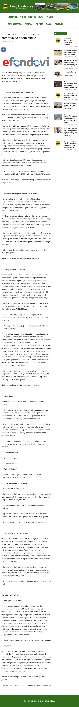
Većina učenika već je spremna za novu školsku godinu (70, 74)
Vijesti (23, 17)
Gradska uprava (36, 17)
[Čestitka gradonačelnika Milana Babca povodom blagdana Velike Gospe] (58, 84)
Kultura (39, 24)
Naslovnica (13, 17)
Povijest (51, 17)
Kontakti (59, 24)
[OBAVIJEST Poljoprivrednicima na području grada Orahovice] (58, 41)
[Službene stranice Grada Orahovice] (39, 7)
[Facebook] (3, 49)
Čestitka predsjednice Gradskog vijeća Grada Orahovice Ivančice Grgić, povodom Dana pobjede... (70, 118)
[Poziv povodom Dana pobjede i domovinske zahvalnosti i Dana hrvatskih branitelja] (58, 144)
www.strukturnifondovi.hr (41, 685)
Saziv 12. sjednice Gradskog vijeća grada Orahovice (70, 95)
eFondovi (46, 171)
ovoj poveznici (6, 182)
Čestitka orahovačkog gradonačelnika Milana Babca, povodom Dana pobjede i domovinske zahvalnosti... (70, 132)
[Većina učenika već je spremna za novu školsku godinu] (58, 74)
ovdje (37, 258)
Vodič (48, 24)
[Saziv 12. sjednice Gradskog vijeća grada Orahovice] (58, 95)
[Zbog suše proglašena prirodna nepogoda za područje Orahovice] (58, 53)
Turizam (28, 24)
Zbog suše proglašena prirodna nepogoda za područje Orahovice (70, 52)
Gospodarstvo (14, 24)
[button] (74, 17)
